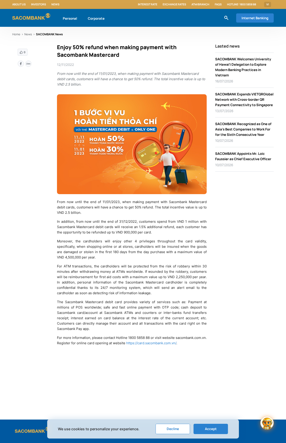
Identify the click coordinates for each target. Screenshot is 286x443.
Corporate (96, 18)
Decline (173, 428)
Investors (38, 4)
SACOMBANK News (49, 34)
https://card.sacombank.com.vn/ (151, 343)
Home (16, 34)
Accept (211, 428)
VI (267, 4)
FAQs (218, 4)
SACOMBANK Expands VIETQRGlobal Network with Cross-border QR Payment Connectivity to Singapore (244, 99)
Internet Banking (255, 18)
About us (19, 4)
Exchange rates (174, 4)
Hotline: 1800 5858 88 (241, 4)
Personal (70, 18)
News (55, 4)
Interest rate (147, 4)
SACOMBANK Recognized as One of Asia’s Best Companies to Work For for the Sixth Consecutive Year (243, 129)
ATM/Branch (200, 4)
